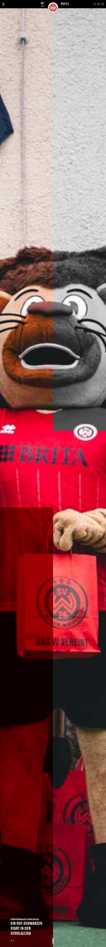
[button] (3, 4)
